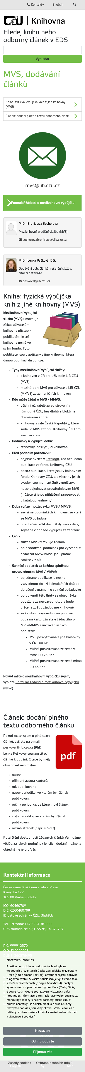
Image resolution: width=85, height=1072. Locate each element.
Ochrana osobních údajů (54, 1063)
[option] (42, 203)
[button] (43, 203)
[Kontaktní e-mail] (42, 155)
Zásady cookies (19, 1063)
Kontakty (37, 4)
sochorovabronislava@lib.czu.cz (45, 239)
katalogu (52, 459)
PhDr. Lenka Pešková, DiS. (37, 260)
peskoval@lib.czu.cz (36, 281)
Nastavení (42, 1030)
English (58, 4)
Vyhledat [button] (42, 59)
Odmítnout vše (42, 1041)
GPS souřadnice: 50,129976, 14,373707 (33, 929)
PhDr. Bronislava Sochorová (38, 223)
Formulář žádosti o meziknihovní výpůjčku (47, 682)
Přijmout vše (42, 1052)
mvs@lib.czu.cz (42, 185)
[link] (42, 20)
